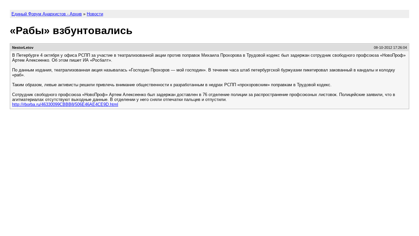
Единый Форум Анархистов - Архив (46, 13)
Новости (95, 13)
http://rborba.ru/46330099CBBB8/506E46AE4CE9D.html (65, 104)
